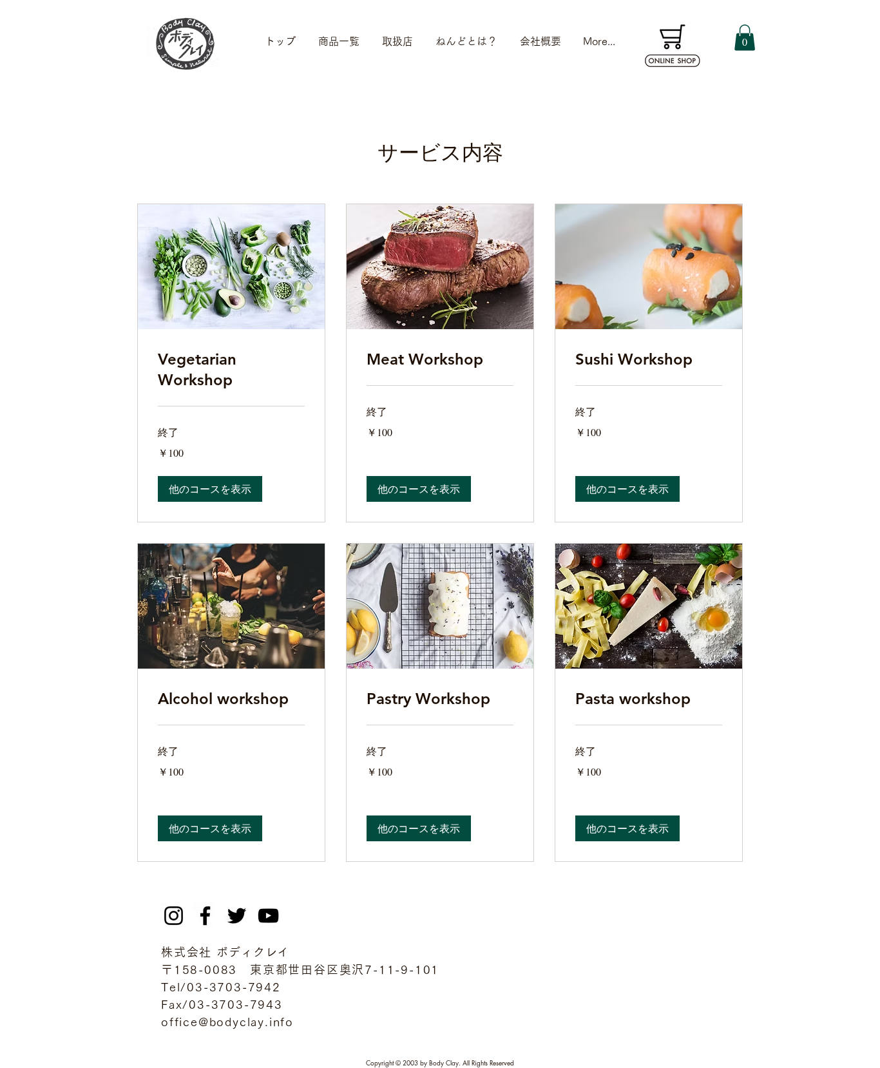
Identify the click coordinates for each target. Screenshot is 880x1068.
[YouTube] (268, 915)
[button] (745, 37)
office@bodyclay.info (227, 1021)
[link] (231, 369)
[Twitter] (236, 915)
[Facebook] (205, 915)
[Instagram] (173, 915)
